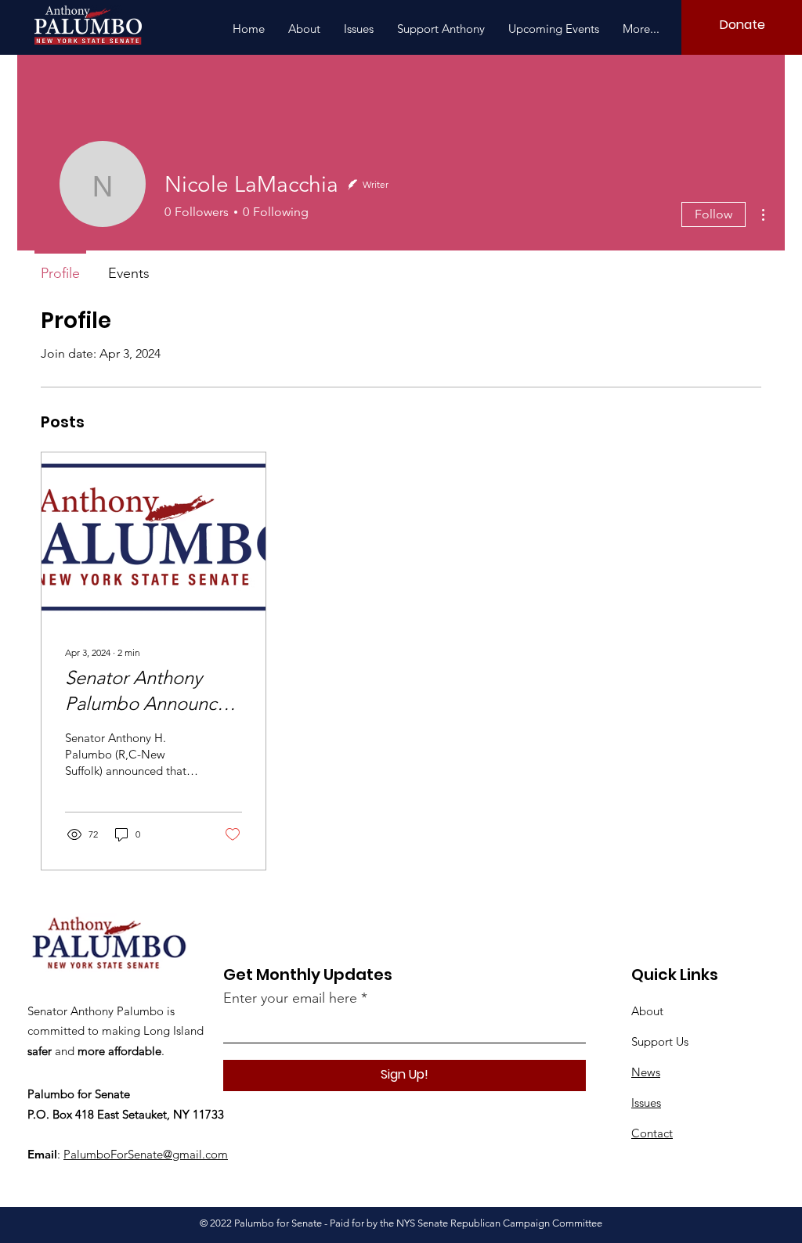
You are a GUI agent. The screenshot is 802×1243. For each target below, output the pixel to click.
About (647, 1010)
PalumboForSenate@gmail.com (145, 1154)
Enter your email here (290, 998)
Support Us (659, 1041)
